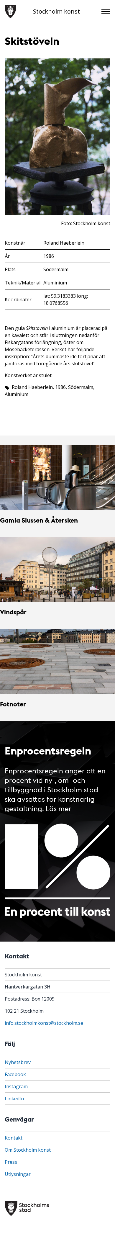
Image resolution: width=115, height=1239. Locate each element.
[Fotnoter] (57, 661)
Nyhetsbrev (18, 1062)
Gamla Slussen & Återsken (39, 520)
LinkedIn (14, 1098)
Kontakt (13, 1138)
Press (11, 1162)
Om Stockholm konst (28, 1150)
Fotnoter (13, 704)
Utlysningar (18, 1174)
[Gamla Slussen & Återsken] (57, 477)
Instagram (16, 1086)
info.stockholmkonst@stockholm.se (44, 1023)
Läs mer (58, 808)
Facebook (15, 1074)
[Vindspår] (57, 569)
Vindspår (13, 612)
